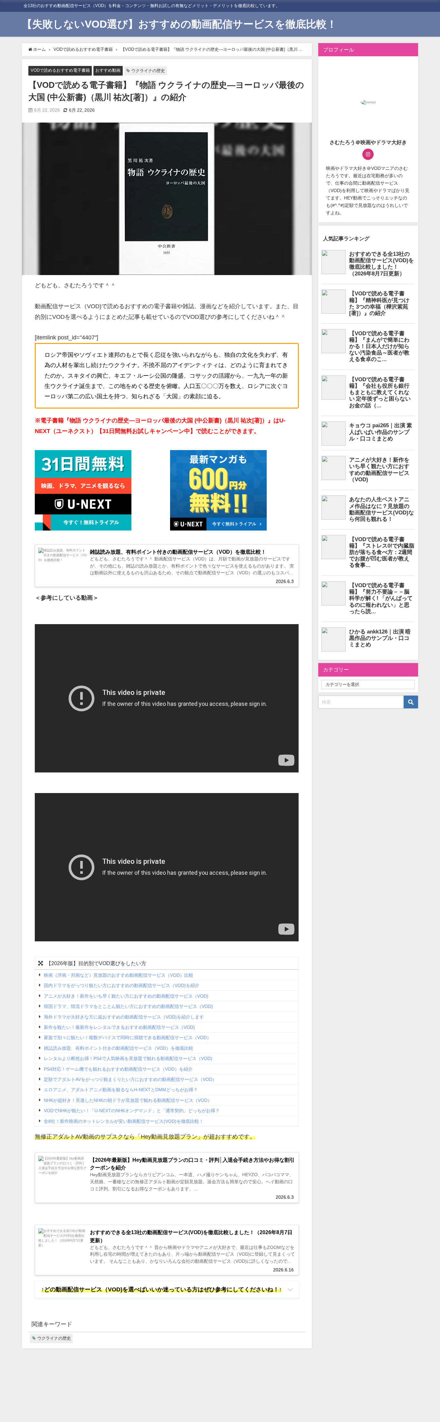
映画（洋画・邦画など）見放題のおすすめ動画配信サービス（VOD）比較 (118, 975)
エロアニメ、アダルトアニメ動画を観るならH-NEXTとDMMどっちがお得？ (121, 1090)
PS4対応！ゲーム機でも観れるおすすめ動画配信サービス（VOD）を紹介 (118, 1069)
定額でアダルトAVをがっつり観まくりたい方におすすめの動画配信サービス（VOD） (130, 1079)
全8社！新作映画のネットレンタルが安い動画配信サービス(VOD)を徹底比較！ (124, 1121)
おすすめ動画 (107, 70)
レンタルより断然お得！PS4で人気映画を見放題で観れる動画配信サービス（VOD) (128, 1058)
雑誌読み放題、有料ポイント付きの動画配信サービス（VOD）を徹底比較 (118, 1048)
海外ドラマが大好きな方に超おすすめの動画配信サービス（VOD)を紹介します (124, 1017)
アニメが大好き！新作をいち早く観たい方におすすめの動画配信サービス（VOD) (126, 996)
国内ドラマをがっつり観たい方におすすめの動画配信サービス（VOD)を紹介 (121, 985)
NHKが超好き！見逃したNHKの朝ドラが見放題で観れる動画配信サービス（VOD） (128, 1100)
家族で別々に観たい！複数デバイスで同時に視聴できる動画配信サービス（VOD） (127, 1038)
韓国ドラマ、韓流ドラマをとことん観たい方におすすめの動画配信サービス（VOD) (128, 1006)
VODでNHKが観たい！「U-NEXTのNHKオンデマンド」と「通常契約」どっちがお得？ (132, 1110)
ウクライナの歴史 (148, 71)
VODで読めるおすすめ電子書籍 (60, 70)
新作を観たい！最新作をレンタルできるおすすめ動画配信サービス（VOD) (119, 1027)
